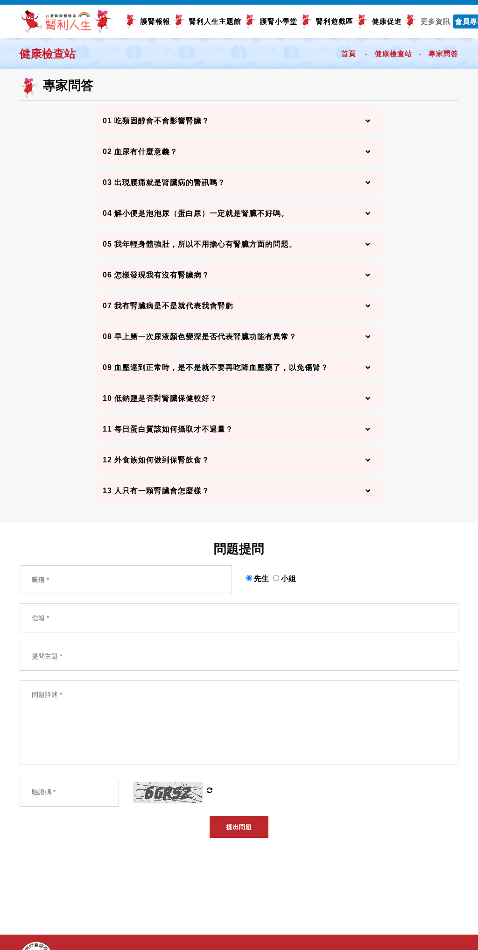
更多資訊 (435, 21)
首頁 (348, 53)
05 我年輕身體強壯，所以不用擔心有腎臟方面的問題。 (200, 244)
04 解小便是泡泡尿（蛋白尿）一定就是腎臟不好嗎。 (196, 213)
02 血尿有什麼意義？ (140, 152)
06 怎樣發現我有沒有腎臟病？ (156, 275)
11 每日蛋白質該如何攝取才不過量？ (168, 429)
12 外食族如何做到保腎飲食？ (156, 460)
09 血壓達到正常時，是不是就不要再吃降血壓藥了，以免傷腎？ (216, 367)
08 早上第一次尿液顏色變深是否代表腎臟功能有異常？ (200, 336)
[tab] (239, 121)
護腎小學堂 (278, 21)
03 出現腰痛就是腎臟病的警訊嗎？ (164, 182)
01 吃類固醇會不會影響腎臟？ (156, 121)
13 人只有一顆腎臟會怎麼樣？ (156, 491)
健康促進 (387, 21)
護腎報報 (155, 21)
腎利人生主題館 (215, 21)
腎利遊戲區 (334, 21)
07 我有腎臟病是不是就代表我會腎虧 (168, 306)
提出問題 (239, 826)
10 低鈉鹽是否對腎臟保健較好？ (160, 398)
